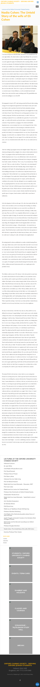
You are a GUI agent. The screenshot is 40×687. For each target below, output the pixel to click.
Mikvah (20, 645)
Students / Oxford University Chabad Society (21, 555)
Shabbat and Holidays (21, 591)
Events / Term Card (21, 573)
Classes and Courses (21, 609)
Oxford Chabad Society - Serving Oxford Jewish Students (17, 2)
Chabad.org (16, 674)
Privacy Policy (29, 674)
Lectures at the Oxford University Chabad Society (15, 9)
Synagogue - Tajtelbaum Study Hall (20, 627)
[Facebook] (20, 680)
